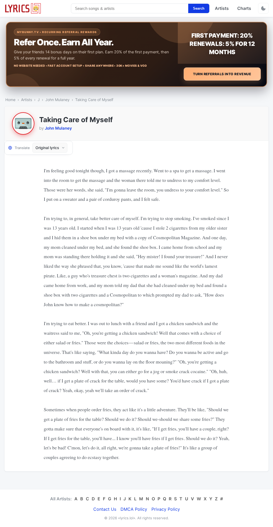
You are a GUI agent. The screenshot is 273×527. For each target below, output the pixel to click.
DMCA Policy (134, 509)
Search (198, 8)
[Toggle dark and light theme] (263, 8)
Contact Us (104, 509)
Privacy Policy (165, 509)
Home (10, 99)
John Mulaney (57, 99)
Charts (244, 8)
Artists (222, 8)
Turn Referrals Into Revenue (222, 74)
